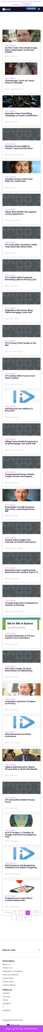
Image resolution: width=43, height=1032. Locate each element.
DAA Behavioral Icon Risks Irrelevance (21, 731)
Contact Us (7, 968)
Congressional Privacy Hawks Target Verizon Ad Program (21, 471)
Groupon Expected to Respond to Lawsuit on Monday (21, 600)
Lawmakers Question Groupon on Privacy (21, 698)
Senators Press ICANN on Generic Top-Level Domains (21, 143)
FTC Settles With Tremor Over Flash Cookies (21, 373)
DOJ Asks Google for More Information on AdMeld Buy (21, 666)
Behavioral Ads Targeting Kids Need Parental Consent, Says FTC (21, 567)
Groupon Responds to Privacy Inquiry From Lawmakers (21, 633)
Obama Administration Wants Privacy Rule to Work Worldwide (21, 764)
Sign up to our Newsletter (21, 1028)
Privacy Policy (8, 982)
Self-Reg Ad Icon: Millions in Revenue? (21, 406)
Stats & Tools (21, 950)
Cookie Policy (8, 978)
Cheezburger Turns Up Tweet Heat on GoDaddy (21, 78)
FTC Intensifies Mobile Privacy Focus (21, 797)
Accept (26, 4)
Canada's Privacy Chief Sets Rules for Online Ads (21, 176)
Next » (26, 917)
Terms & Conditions (10, 975)
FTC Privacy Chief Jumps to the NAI (21, 340)
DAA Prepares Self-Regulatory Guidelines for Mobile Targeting (21, 862)
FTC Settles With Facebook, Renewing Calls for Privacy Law (21, 274)
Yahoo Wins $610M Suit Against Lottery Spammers (21, 209)
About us (6, 964)
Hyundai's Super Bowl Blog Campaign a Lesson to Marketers (21, 110)
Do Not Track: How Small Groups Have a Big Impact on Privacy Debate (21, 45)
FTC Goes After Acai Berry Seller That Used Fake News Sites (21, 242)
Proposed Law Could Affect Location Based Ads (21, 895)
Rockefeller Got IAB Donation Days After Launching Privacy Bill (21, 504)
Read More (16, 4)
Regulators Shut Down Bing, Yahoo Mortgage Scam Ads (21, 307)
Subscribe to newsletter (13, 971)
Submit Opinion (9, 985)
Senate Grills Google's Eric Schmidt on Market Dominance (21, 537)
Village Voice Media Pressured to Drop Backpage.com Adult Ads (21, 438)
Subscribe (31, 8)
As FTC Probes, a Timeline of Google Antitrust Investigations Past (21, 830)
